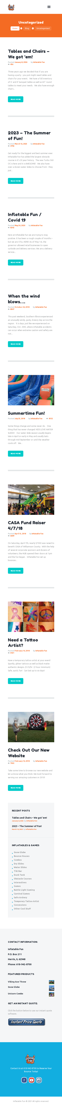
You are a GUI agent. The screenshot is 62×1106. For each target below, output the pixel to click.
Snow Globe (20, 852)
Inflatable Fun (39, 62)
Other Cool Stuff (22, 909)
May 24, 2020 (20, 225)
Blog (27, 28)
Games (17, 886)
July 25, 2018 (20, 419)
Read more (16, 99)
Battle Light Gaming (24, 890)
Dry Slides (19, 864)
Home (15, 28)
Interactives (20, 882)
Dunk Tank (19, 875)
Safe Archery (20, 897)
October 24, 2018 (22, 307)
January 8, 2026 (21, 62)
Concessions (20, 905)
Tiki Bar (18, 871)
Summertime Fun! (26, 413)
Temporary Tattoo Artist (26, 901)
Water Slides (20, 867)
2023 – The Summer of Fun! (27, 826)
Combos (18, 860)
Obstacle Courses (23, 879)
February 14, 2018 (22, 651)
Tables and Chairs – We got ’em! (29, 817)
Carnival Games (22, 894)
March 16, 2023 (21, 144)
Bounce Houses (21, 856)
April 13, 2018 (20, 534)
